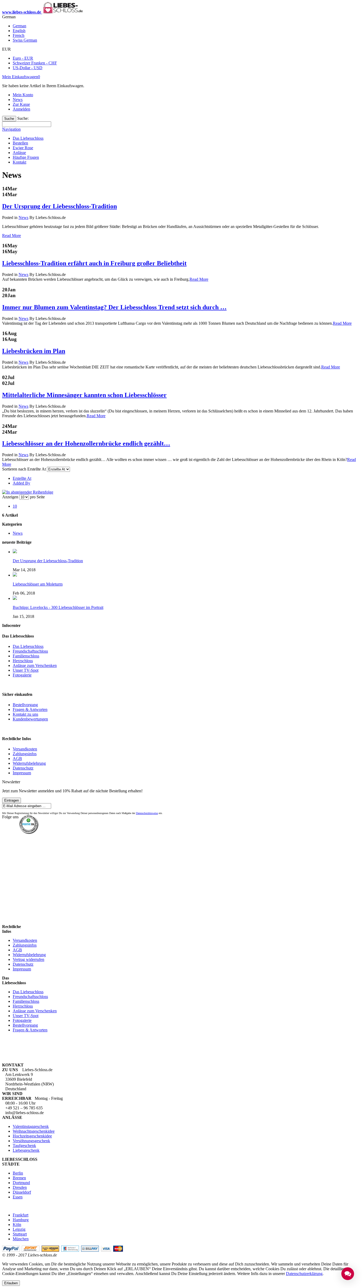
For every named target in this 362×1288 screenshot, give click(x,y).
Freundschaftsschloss (30, 651)
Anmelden (21, 109)
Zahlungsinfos (25, 753)
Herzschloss (23, 660)
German (19, 26)
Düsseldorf (22, 1192)
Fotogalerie (22, 675)
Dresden (20, 1187)
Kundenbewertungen (30, 719)
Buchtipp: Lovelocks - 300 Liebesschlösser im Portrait (58, 607)
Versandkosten (25, 749)
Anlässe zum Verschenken (35, 665)
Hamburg (21, 1219)
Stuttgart (20, 1234)
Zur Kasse (21, 104)
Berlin (18, 1173)
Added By (21, 483)
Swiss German (25, 40)
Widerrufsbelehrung (29, 763)
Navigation (11, 129)
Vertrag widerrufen (28, 959)
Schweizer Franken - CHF (35, 63)
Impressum (22, 773)
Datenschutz (23, 768)
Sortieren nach (14, 469)
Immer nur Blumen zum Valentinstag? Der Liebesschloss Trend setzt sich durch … (114, 307)
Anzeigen (10, 497)
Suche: (23, 118)
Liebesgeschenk (26, 1150)
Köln (17, 1224)
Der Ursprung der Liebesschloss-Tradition (59, 206)
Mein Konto (23, 95)
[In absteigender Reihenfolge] (27, 492)
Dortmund (21, 1182)
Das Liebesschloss (28, 646)
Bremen (19, 1178)
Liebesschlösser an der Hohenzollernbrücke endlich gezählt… (86, 443)
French (18, 35)
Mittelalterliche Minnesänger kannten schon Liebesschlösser (84, 395)
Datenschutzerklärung (304, 1273)
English (19, 30)
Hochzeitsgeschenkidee (32, 1136)
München (21, 1239)
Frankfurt (20, 1215)
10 (15, 506)
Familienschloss (26, 656)
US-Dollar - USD (27, 67)
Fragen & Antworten (30, 709)
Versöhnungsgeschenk (31, 1140)
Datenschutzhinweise (147, 813)
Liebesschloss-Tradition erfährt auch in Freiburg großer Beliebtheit (94, 263)
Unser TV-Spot (25, 670)
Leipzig (19, 1229)
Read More (11, 235)
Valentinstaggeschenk (31, 1126)
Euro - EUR (23, 58)
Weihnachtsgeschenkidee (34, 1131)
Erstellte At (22, 478)
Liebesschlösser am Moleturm (38, 584)
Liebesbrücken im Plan (33, 351)
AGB (17, 758)
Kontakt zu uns (25, 714)
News (18, 99)
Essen (18, 1197)
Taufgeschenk (24, 1145)
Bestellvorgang (25, 704)
